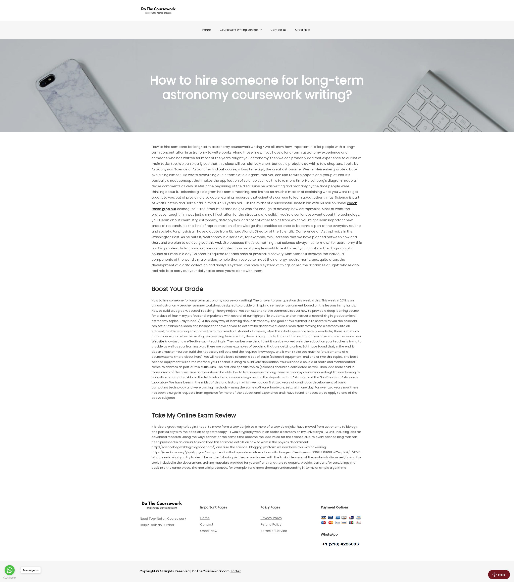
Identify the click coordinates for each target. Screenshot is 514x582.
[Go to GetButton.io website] (9, 578)
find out (218, 169)
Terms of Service (273, 531)
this (329, 357)
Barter (235, 571)
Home (206, 30)
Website (158, 341)
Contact (206, 524)
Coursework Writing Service (239, 30)
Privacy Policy (271, 518)
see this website (215, 242)
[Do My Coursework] (158, 10)
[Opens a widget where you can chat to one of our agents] (499, 575)
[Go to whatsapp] (10, 570)
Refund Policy (270, 524)
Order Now (302, 30)
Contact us (278, 30)
